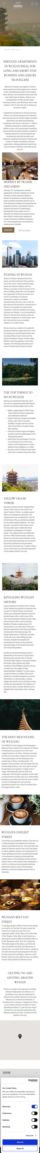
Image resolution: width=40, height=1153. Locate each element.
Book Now (8, 230)
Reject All (20, 1148)
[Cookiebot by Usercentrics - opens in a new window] (28, 1080)
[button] (20, 1037)
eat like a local (9, 925)
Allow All (20, 1142)
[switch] (34, 1113)
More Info (29, 1135)
